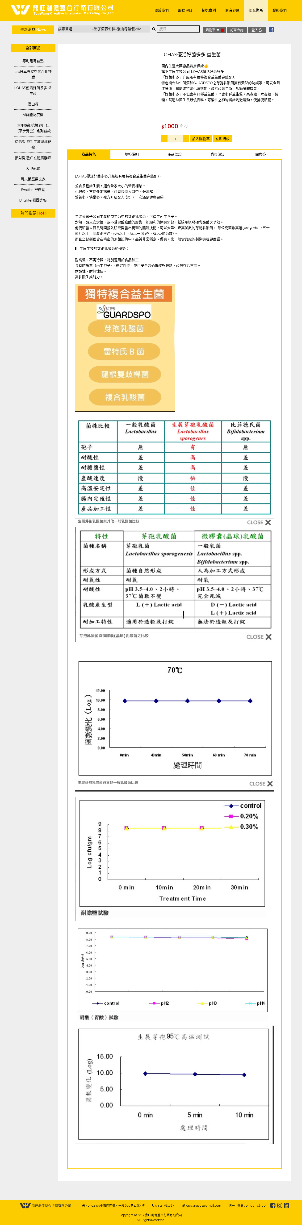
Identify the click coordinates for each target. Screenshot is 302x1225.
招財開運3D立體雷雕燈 (33, 158)
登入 (255, 30)
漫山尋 (33, 104)
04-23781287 (164, 1205)
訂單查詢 (236, 30)
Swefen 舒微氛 (33, 190)
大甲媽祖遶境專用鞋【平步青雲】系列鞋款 (33, 128)
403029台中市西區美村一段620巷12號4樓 (115, 1205)
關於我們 (162, 10)
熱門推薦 (33, 213)
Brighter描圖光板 (33, 200)
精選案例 (209, 10)
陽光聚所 (256, 10)
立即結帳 (222, 139)
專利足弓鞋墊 (33, 61)
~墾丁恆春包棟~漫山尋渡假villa (97, 29)
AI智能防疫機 (33, 115)
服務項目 (185, 10)
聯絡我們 (280, 10)
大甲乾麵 (33, 168)
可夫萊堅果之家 (33, 179)
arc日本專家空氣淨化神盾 (33, 74)
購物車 (214, 30)
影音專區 (232, 10)
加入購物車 (201, 139)
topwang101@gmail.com (203, 1205)
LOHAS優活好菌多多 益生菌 (33, 91)
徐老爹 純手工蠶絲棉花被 (33, 144)
